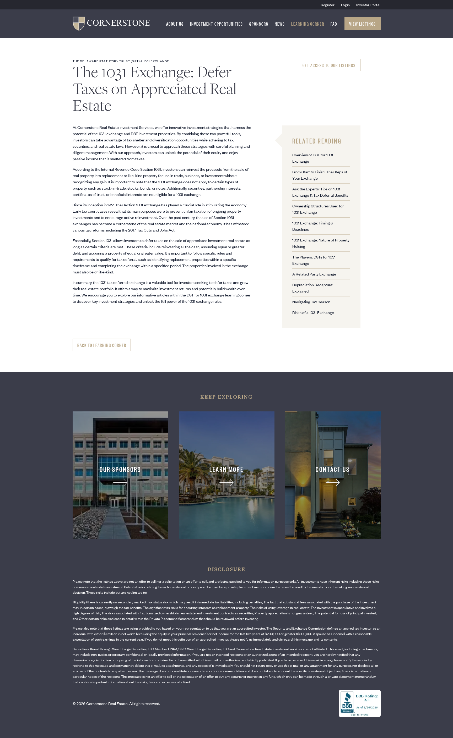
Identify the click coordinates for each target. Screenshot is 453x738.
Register (328, 4)
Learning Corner (307, 23)
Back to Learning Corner (101, 345)
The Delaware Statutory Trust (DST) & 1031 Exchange (121, 61)
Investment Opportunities (216, 23)
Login (345, 4)
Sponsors (258, 23)
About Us (175, 23)
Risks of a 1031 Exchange (313, 312)
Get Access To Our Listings (329, 65)
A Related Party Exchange (314, 274)
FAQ (334, 23)
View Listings (362, 23)
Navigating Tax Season (311, 301)
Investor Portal (368, 4)
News (280, 23)
